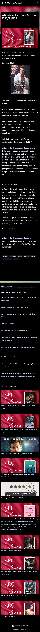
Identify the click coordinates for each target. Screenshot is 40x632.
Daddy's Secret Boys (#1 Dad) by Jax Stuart (14, 307)
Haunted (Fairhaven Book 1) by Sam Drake (14, 330)
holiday (33, 256)
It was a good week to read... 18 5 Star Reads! (15, 498)
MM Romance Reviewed (13, 3)
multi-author (7, 259)
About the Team (6, 286)
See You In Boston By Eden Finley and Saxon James (16, 453)
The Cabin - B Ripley (7, 323)
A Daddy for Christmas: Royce (15, 148)
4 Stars (5, 256)
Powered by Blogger (21, 625)
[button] (3, 24)
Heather (26, 256)
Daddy (20, 256)
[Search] (37, 3)
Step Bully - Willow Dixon (9, 616)
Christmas (12, 256)
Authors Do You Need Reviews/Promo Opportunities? (18, 288)
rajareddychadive (24, 629)
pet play (16, 259)
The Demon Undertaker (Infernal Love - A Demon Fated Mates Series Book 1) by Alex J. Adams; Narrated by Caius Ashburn (18, 376)
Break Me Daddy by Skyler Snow (11, 357)
